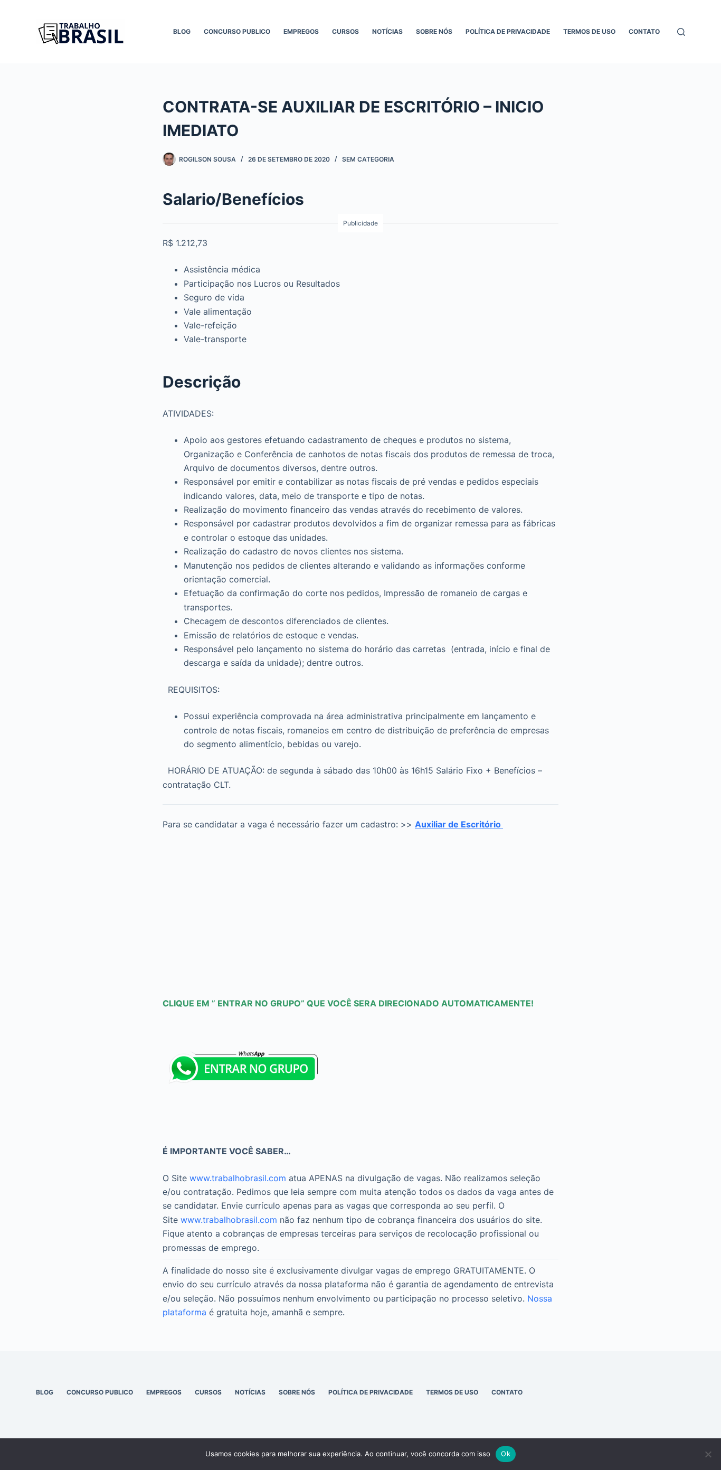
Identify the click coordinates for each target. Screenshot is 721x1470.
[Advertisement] (360, 910)
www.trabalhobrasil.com (237, 1178)
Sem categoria (368, 159)
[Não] (708, 1454)
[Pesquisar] (681, 32)
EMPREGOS (301, 31)
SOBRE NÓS (434, 31)
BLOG (182, 31)
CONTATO (644, 31)
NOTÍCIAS (387, 31)
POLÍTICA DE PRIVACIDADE (508, 31)
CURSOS (345, 31)
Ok (505, 1453)
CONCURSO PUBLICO (237, 31)
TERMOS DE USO (589, 31)
